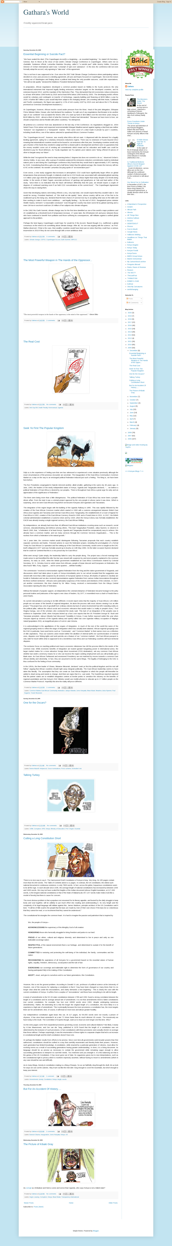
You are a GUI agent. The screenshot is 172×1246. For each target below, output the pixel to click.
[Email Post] (58, 236)
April (132, 419)
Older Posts (113, 1203)
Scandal (77, 829)
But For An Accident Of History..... (42, 1088)
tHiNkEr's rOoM (133, 281)
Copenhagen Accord (53, 239)
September (134, 403)
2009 (130, 348)
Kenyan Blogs (134, 471)
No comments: (51, 404)
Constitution (48, 1079)
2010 (130, 345)
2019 (130, 316)
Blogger (96, 1231)
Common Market (35, 690)
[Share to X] (67, 236)
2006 (130, 439)
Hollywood (43, 768)
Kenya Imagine (132, 245)
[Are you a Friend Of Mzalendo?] (126, 453)
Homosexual (52, 407)
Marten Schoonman (134, 259)
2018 (130, 319)
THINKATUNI (132, 278)
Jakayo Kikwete (70, 690)
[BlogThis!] (65, 236)
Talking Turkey (31, 774)
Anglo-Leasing (34, 1197)
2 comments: (51, 320)
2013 (130, 335)
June (132, 413)
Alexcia (130, 212)
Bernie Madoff (34, 768)
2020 (130, 313)
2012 (130, 338)
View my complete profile (134, 90)
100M (31, 829)
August (132, 406)
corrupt (28, 1188)
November (134, 396)
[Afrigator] (129, 465)
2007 (130, 436)
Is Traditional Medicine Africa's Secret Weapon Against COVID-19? (136, 164)
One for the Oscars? (34, 702)
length (59, 1079)
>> (142, 471)
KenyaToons (132, 253)
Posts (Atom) (38, 1207)
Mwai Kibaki (91, 690)
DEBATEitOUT (132, 223)
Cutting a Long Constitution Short (42, 838)
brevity (41, 1079)
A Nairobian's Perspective (136, 204)
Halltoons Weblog (133, 235)
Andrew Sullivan (133, 218)
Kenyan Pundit (132, 250)
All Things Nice (133, 215)
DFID (43, 829)
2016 (130, 325)
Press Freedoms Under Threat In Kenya (136, 122)
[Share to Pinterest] (72, 236)
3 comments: (51, 236)
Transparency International (70, 1197)
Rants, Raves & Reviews (136, 267)
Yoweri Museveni (36, 693)
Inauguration (45, 1134)
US (67, 1134)
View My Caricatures (135, 287)
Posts (130, 299)
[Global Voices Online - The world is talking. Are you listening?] (134, 463)
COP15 (43, 239)
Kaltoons (130, 242)
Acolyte (130, 207)
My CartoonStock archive (136, 262)
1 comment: (50, 1076)
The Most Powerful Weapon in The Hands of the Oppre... (138, 360)
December (134, 350)
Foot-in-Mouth (132, 229)
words (64, 1079)
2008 (130, 432)
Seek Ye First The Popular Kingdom (43, 428)
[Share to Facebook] (69, 236)
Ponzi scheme (66, 768)
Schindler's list (76, 768)
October (133, 400)
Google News (132, 232)
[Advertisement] (70, 250)
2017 (130, 322)
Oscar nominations (54, 768)
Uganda (60, 407)
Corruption (37, 829)
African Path (131, 210)
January (133, 428)
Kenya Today (132, 248)
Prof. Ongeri (70, 829)
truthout (130, 284)
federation (61, 690)
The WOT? (131, 273)
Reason (130, 270)
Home (71, 1203)
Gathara (131, 86)
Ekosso (130, 226)
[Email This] (63, 236)
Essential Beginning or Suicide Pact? (44, 54)
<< (126, 471)
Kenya (48, 829)
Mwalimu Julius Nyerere (104, 690)
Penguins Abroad (133, 264)
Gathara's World (46, 12)
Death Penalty (43, 407)
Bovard (130, 221)
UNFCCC (74, 239)
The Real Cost (31, 341)
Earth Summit (65, 239)
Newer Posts (29, 1203)
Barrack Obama (34, 1134)
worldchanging (132, 289)
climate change (34, 239)
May (131, 416)
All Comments (133, 303)
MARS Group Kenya (134, 256)
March (132, 422)
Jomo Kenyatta (81, 690)
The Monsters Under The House (142, 101)
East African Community (49, 690)
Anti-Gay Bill (33, 407)
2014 (130, 332)
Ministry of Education (58, 829)
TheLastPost (132, 275)
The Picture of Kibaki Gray (38, 1144)
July (131, 409)
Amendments (33, 1079)
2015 (130, 329)
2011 (130, 341)
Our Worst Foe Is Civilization (138, 182)
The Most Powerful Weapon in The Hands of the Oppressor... (57, 260)
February (133, 425)
